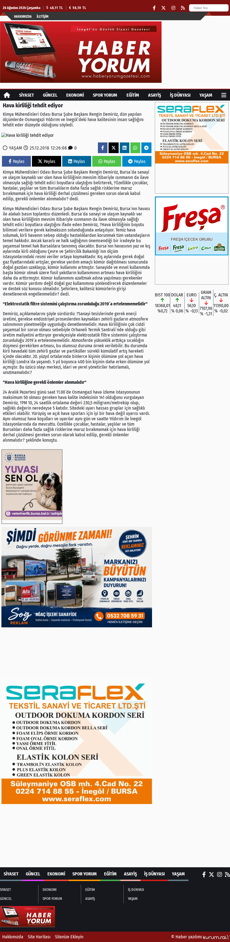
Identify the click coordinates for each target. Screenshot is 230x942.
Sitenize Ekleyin (69, 936)
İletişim (43, 17)
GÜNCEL (50, 95)
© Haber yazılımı (187, 936)
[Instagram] (173, 8)
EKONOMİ (75, 95)
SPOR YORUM (105, 95)
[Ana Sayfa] (7, 95)
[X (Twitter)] (163, 8)
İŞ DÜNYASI (180, 95)
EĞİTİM (133, 95)
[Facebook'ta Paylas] (102, 148)
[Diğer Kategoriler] (224, 95)
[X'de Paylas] (113, 148)
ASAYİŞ (154, 95)
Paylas (18, 161)
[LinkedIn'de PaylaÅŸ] (125, 148)
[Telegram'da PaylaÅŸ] (146, 148)
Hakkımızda (23, 17)
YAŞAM (205, 95)
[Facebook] (154, 8)
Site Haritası (39, 936)
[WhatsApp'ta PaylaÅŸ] (135, 148)
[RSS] (183, 8)
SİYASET (26, 95)
